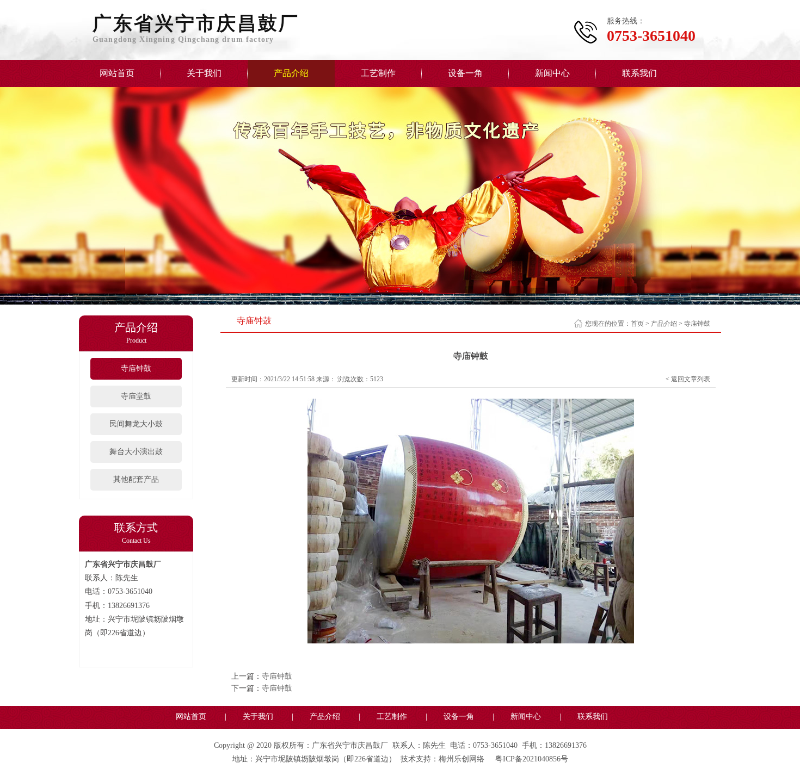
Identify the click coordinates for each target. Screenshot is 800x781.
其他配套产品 (136, 479)
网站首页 (117, 73)
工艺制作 (378, 73)
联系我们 (639, 73)
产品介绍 (291, 73)
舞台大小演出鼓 (136, 452)
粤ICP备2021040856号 (531, 759)
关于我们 (204, 73)
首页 (637, 323)
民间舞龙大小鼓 (136, 424)
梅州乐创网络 (461, 759)
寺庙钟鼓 (136, 368)
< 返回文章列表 (688, 379)
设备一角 (465, 73)
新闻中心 (552, 73)
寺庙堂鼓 (136, 396)
